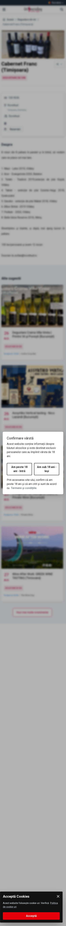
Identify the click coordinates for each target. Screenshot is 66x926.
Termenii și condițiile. (24, 488)
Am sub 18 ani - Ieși (46, 469)
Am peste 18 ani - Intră (19, 469)
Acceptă (31, 916)
